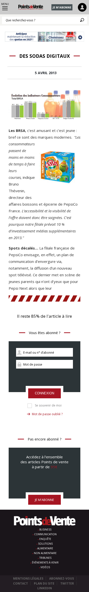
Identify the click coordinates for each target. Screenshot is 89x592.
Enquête (45, 539)
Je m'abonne (62, 7)
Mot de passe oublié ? (47, 414)
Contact (20, 583)
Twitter (67, 583)
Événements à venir (45, 562)
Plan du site (44, 583)
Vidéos (45, 567)
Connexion (44, 393)
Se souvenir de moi (48, 405)
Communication (45, 534)
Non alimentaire (45, 553)
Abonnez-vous (61, 578)
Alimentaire (45, 548)
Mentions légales (28, 578)
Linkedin (44, 588)
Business (45, 529)
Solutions (45, 543)
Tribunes (45, 558)
